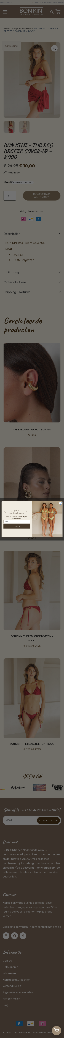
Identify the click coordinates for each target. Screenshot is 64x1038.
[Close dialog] (60, 503)
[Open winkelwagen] (56, 1030)
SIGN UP (17, 526)
